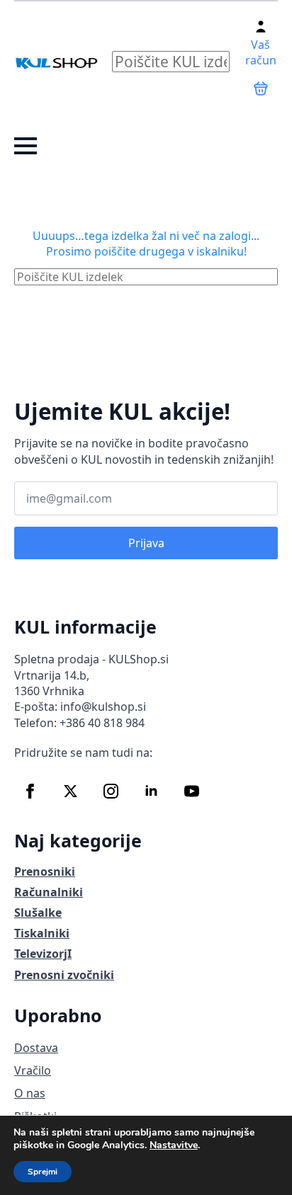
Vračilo (32, 1070)
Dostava (36, 1048)
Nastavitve (174, 1145)
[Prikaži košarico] (261, 88)
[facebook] (30, 791)
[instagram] (111, 791)
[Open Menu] (25, 146)
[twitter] (70, 791)
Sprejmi (42, 1171)
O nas (29, 1093)
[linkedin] (151, 791)
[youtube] (192, 791)
